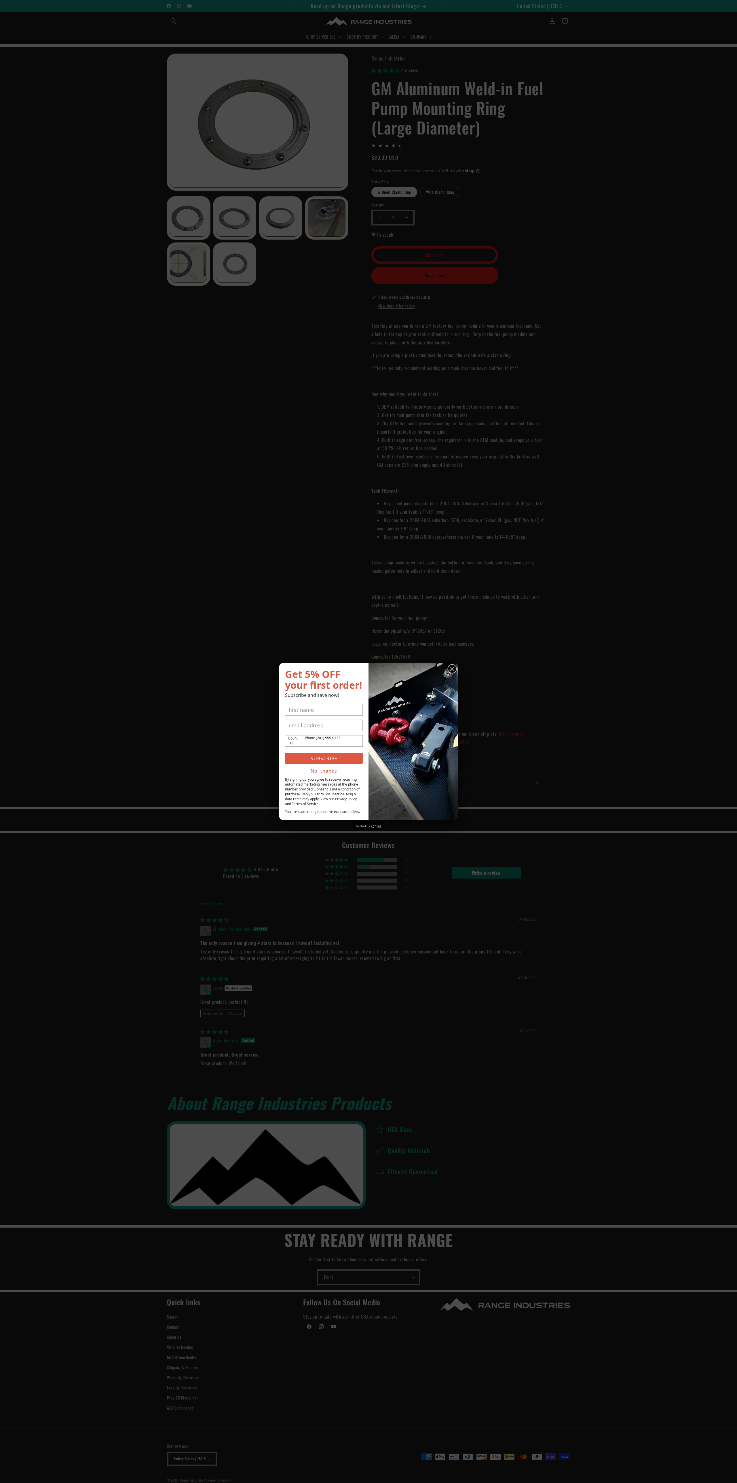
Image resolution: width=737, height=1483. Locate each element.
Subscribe (324, 758)
